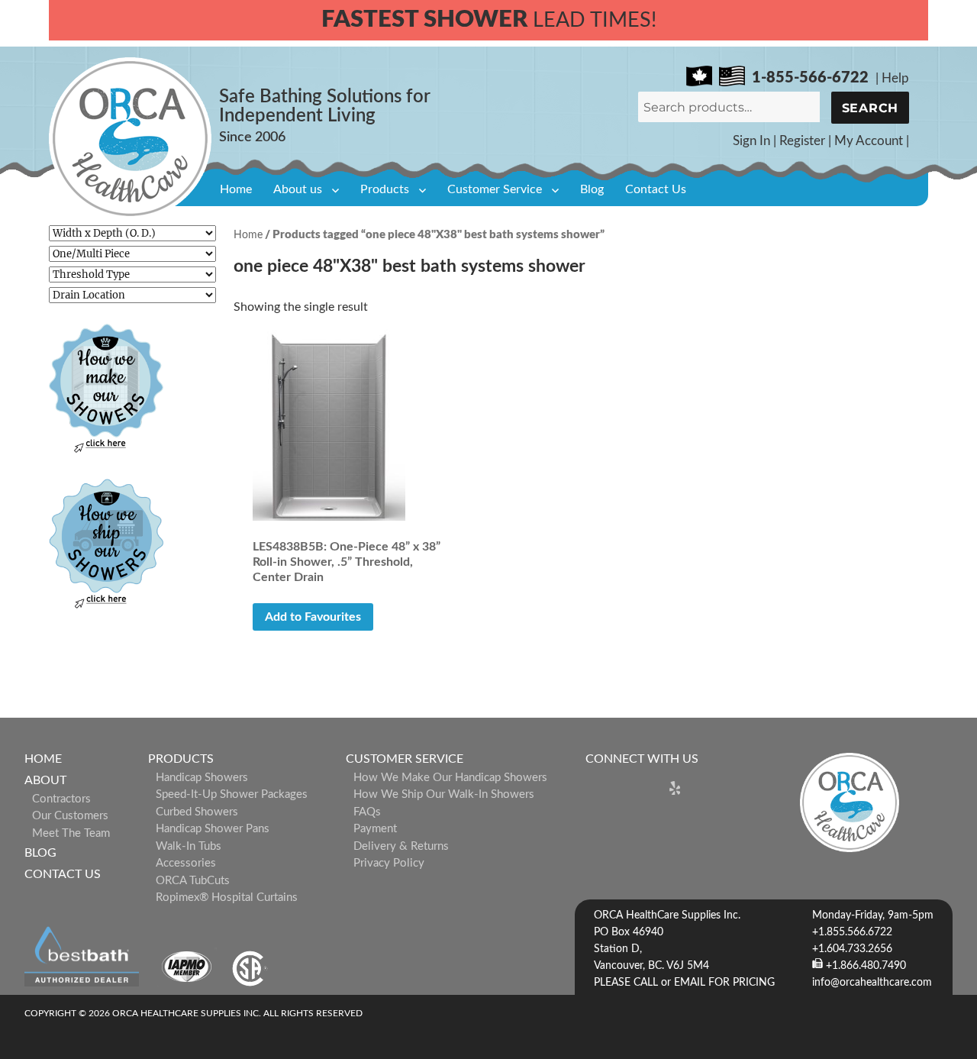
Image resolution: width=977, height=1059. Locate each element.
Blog (592, 189)
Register (802, 140)
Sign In (751, 140)
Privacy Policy (388, 863)
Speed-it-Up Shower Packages (232, 794)
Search (870, 108)
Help (895, 78)
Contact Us (655, 189)
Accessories (186, 863)
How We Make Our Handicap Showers (450, 777)
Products (384, 189)
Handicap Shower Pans (212, 829)
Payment (375, 829)
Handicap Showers (202, 777)
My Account (868, 140)
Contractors (61, 799)
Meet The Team (71, 833)
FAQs (367, 812)
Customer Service (494, 189)
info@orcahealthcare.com (872, 982)
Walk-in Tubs (188, 846)
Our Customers (70, 816)
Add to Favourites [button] (313, 617)
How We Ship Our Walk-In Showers (443, 794)
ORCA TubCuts (193, 880)
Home (236, 189)
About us (297, 189)
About (45, 780)
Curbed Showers (197, 812)
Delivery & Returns (401, 846)
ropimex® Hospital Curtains (227, 897)
